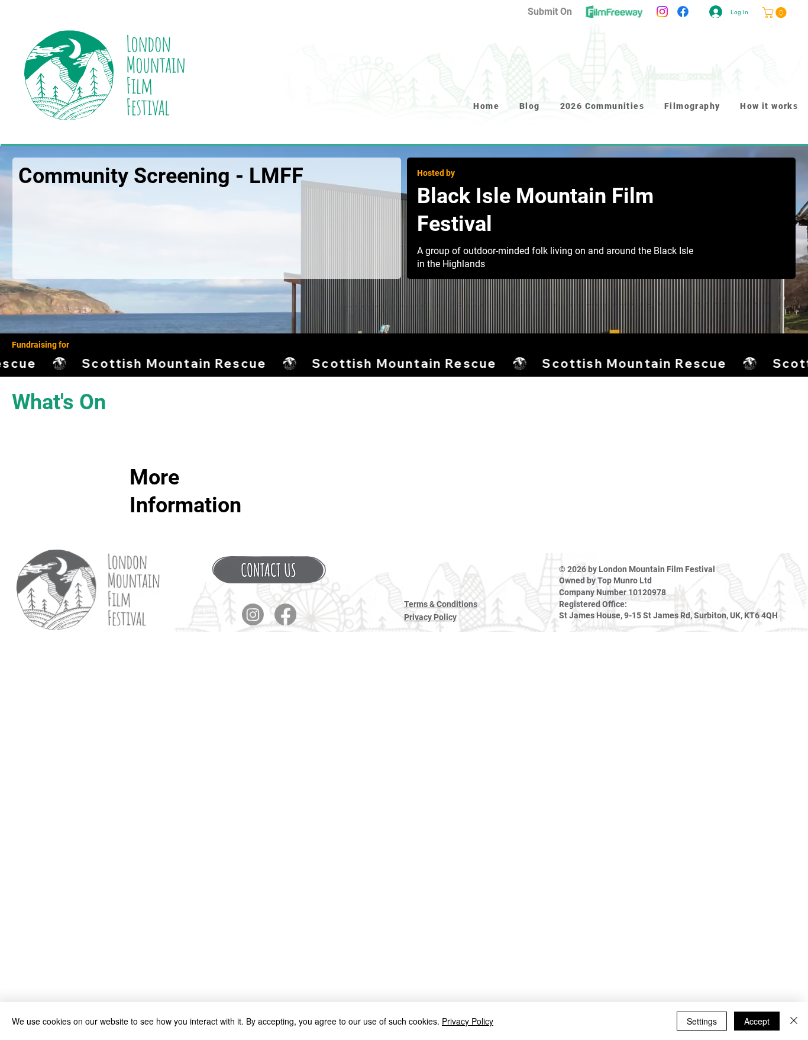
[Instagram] (662, 11)
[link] (775, 12)
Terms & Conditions (440, 604)
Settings (702, 1021)
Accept (757, 1021)
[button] (269, 569)
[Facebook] (683, 11)
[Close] (794, 1021)
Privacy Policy (430, 617)
